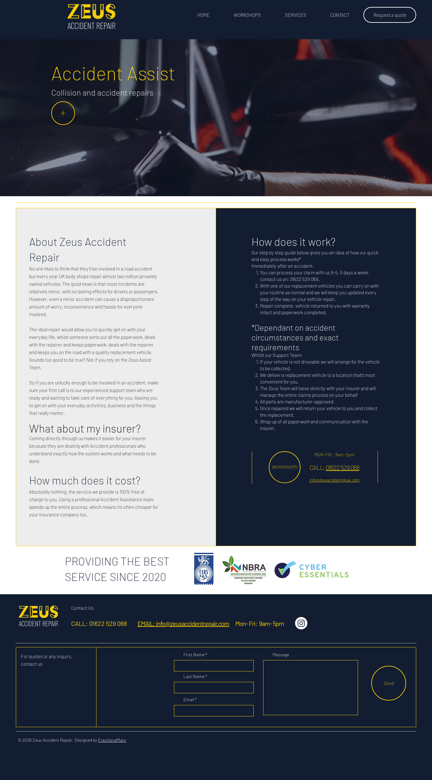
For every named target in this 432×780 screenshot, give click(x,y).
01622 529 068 (342, 467)
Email (188, 699)
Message (281, 654)
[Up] (63, 113)
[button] (295, 15)
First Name (194, 654)
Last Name (193, 676)
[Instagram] (301, 623)
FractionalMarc (112, 740)
